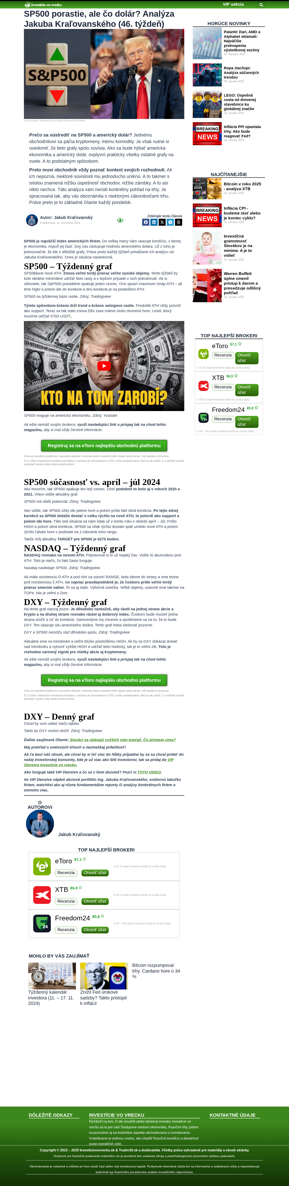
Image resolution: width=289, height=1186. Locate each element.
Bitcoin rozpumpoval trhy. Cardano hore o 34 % (156, 971)
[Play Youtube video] (104, 366)
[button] (233, 4)
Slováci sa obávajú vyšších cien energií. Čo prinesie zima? (123, 740)
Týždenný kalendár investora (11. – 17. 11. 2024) (51, 997)
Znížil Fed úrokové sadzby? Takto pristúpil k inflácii (103, 997)
